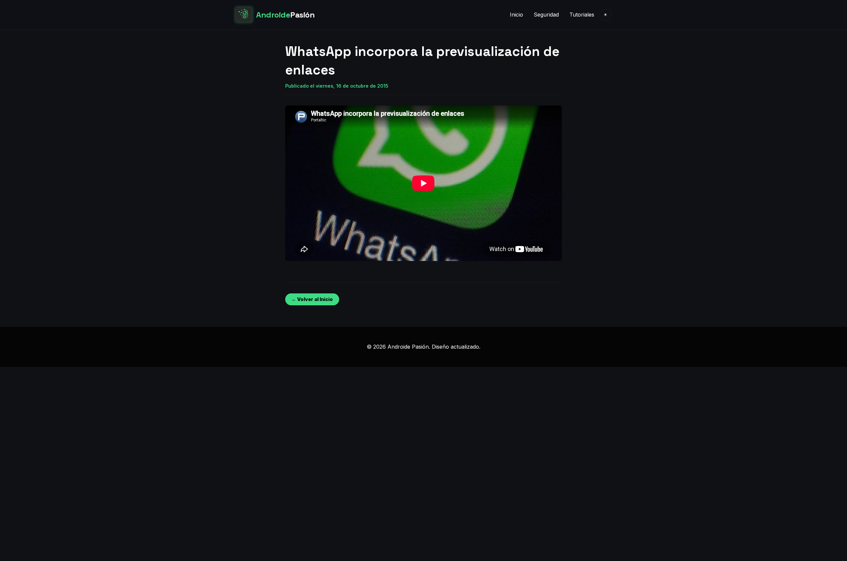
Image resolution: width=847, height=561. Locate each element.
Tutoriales (581, 14)
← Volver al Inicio (312, 299)
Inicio (516, 14)
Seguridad (546, 14)
